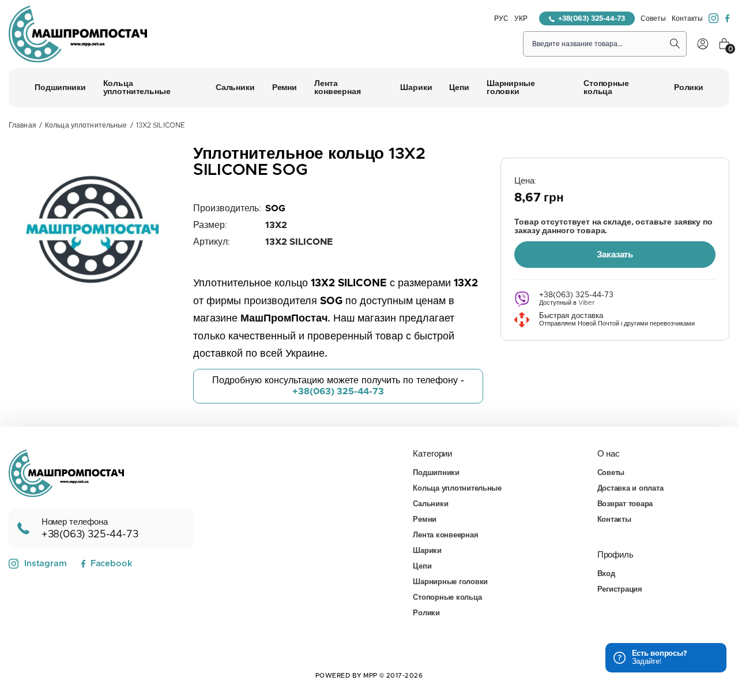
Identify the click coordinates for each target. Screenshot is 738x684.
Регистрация (619, 589)
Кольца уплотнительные (86, 125)
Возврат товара (625, 504)
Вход (606, 574)
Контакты (687, 18)
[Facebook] (727, 18)
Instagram (45, 563)
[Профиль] (703, 44)
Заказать (615, 255)
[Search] (675, 44)
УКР (521, 18)
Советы (653, 18)
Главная (22, 125)
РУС (501, 18)
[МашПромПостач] (78, 34)
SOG (275, 208)
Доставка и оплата (630, 488)
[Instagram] (714, 18)
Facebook (111, 563)
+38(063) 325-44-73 (591, 18)
